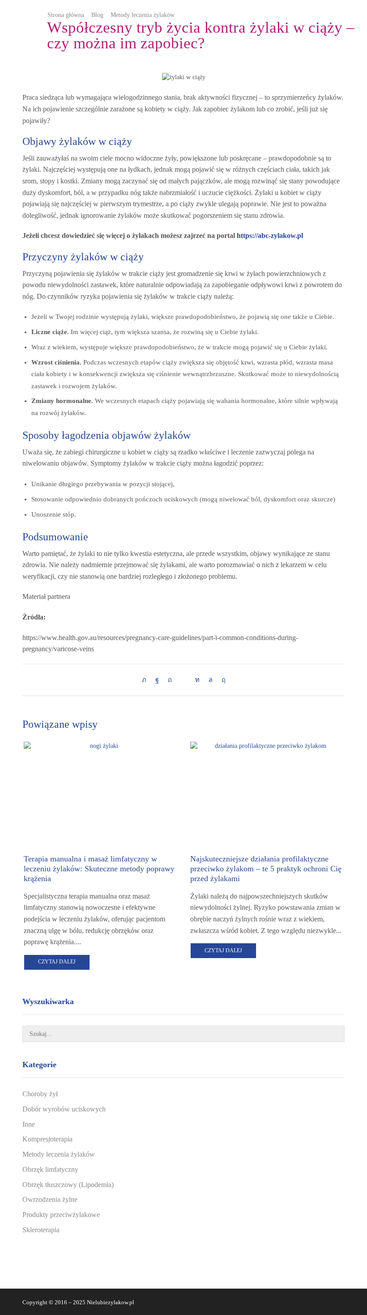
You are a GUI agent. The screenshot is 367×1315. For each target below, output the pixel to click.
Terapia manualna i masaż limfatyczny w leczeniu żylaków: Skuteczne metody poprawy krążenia (99, 868)
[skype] (221, 680)
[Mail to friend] (183, 680)
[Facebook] (157, 680)
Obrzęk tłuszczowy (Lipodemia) (68, 1184)
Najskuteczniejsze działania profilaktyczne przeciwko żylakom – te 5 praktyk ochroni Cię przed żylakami (265, 868)
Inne (28, 1124)
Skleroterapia (41, 1230)
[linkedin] (197, 680)
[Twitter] (146, 680)
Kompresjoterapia (47, 1139)
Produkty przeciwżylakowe (61, 1214)
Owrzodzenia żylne (49, 1199)
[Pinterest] (169, 680)
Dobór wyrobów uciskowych (64, 1109)
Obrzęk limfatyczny (50, 1169)
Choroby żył (40, 1094)
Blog (97, 15)
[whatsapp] (210, 680)
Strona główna (65, 15)
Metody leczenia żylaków (143, 15)
